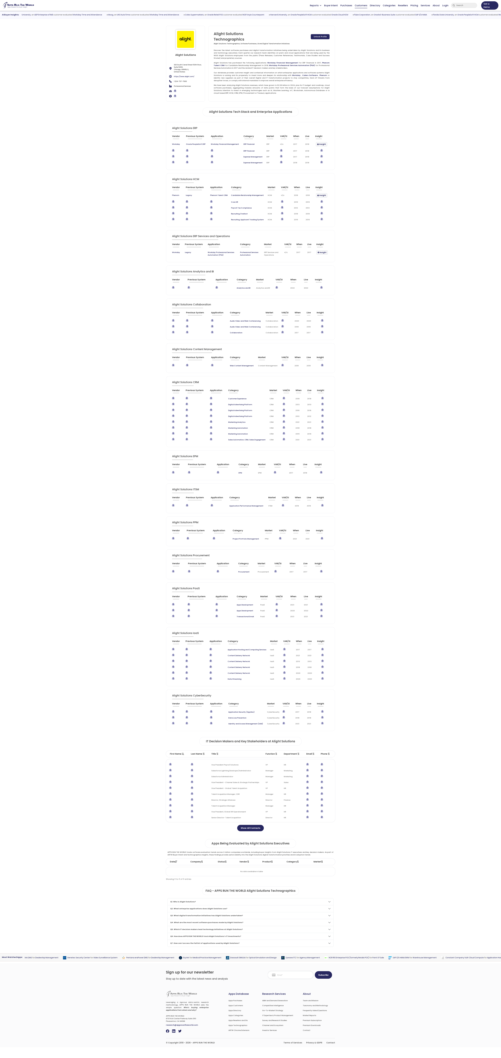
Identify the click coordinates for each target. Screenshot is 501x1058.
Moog (83, 14)
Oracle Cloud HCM (312, 14)
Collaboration (236, 332)
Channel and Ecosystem (272, 1025)
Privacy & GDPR (314, 1042)
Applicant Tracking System (252, 219)
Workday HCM (477, 14)
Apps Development (245, 605)
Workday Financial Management (282, 63)
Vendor (243, 861)
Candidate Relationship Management (247, 195)
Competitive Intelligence (273, 1005)
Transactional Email (245, 616)
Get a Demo (487, 5)
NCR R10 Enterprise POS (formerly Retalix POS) (322, 957)
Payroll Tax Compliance (241, 208)
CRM (246, 440)
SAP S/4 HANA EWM (374, 957)
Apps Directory (234, 1010)
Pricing (414, 5)
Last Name (197, 753)
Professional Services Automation (249, 253)
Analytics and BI (243, 288)
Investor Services (269, 1030)
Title (213, 753)
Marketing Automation (238, 428)
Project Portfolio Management (246, 539)
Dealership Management (135, 957)
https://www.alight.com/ (184, 76)
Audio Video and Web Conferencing (245, 321)
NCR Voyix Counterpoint (226, 14)
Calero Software (310, 75)
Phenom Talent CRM (219, 195)
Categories (389, 5)
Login (445, 5)
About (436, 5)
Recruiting (235, 219)
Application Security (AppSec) (241, 712)
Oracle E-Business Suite (357, 14)
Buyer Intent (331, 5)
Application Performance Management (246, 506)
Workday (296, 75)
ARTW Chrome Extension (238, 1030)
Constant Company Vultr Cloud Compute (438, 957)
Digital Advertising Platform (240, 404)
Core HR (234, 202)
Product (266, 861)
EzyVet (159, 957)
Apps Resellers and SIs (238, 1020)
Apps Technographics (237, 1025)
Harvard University (251, 14)
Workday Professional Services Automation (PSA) (292, 65)
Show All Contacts (250, 828)
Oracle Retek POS (188, 14)
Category (292, 861)
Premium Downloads (312, 1025)
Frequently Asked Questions (315, 1010)
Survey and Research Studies (274, 1020)
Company (195, 861)
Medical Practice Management (180, 957)
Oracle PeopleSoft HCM (273, 14)
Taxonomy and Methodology (315, 1005)
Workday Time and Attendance (60, 14)
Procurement (243, 572)
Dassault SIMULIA (211, 957)
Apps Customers (235, 1005)
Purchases (346, 5)
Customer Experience (237, 398)
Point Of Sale (351, 957)
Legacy (189, 195)
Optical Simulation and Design (236, 957)
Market (317, 861)
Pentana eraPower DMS (110, 957)
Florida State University (416, 14)
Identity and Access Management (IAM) (245, 724)
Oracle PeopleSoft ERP (195, 144)
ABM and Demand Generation (275, 1000)
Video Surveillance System (79, 957)
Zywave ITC (264, 957)
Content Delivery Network (239, 655)
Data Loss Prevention (237, 718)
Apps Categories (235, 1015)
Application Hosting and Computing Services (247, 649)
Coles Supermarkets (167, 14)
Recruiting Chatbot (239, 214)
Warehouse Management (398, 957)
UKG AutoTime (96, 14)
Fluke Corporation (335, 14)
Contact (306, 1030)
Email (309, 753)
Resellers (403, 5)
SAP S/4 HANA (394, 14)
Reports (314, 5)
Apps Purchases (235, 1000)
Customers (361, 5)
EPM (240, 473)
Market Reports (309, 1015)
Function (270, 753)
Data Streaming (234, 679)
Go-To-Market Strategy (272, 1010)
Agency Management (283, 957)
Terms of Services (293, 1042)
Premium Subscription (312, 1020)
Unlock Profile (320, 36)
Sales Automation (236, 440)
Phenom (323, 75)
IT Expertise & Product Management (277, 1015)
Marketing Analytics (236, 422)
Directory (375, 5)
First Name (176, 753)
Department (290, 753)
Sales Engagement (257, 440)
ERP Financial (249, 144)
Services (425, 5)
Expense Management (253, 157)
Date (172, 861)
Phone (324, 753)
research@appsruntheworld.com (182, 1025)
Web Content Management (242, 365)
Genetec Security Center (51, 957)
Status (221, 861)
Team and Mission (310, 1000)
